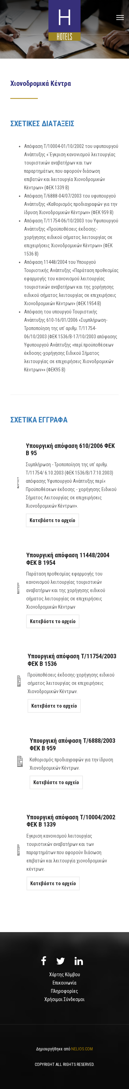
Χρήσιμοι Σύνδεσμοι (64, 999)
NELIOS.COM (82, 1049)
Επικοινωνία (64, 983)
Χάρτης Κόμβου (64, 974)
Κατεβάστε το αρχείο (52, 520)
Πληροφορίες (64, 991)
